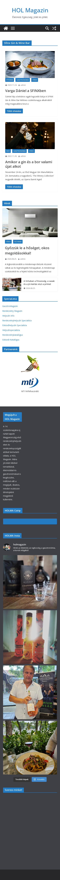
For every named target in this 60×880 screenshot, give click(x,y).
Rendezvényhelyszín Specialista (17, 320)
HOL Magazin (30, 10)
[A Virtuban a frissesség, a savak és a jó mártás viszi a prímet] (11, 285)
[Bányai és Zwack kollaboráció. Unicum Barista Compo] (30, 582)
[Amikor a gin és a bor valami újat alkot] (30, 135)
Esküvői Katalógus (10, 339)
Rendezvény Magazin (12, 311)
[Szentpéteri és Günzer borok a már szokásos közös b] (30, 692)
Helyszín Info (8, 315)
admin (23, 85)
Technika (17, 242)
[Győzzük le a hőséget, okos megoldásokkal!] (30, 222)
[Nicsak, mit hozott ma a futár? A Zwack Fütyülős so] (30, 637)
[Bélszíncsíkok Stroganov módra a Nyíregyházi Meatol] (30, 748)
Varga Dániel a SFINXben (25, 90)
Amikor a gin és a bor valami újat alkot (28, 164)
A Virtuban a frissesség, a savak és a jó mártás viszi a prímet (39, 282)
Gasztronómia (23, 80)
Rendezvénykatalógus (12, 334)
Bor (8, 151)
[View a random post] (54, 28)
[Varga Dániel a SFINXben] (30, 64)
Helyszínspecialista (11, 330)
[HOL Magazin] (5, 28)
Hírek (34, 80)
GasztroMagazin (10, 306)
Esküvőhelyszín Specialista (14, 325)
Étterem (9, 80)
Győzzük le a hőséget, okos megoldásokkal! (27, 250)
